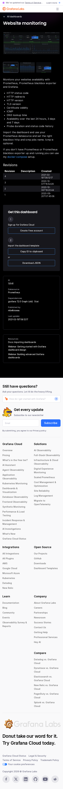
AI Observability (42, 450)
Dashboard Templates (46, 568)
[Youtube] (45, 779)
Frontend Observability (14, 502)
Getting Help (41, 632)
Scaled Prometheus (44, 477)
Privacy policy (39, 430)
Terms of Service (33, 2)
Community (8, 612)
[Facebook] (6, 779)
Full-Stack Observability (47, 455)
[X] (16, 779)
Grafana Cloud (26, 743)
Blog (4, 607)
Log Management (43, 495)
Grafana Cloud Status (14, 538)
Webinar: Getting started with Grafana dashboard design (27, 348)
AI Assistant (9, 465)
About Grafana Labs (45, 602)
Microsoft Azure (11, 573)
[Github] (35, 779)
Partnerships (41, 612)
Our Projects (40, 553)
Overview (7, 450)
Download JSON (31, 263)
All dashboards (14, 16)
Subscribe (50, 423)
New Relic (7, 588)
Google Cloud (9, 568)
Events (6, 617)
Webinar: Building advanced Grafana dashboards (26, 356)
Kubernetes (8, 578)
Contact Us (40, 627)
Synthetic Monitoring (13, 506)
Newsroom (39, 617)
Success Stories (42, 622)
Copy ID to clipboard (31, 251)
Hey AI (37, 642)
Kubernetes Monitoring (14, 483)
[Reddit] (55, 779)
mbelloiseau (14, 310)
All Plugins (8, 558)
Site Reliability (42, 490)
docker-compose (17, 156)
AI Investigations (11, 529)
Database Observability (15, 497)
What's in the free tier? (15, 460)
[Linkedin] (25, 779)
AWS (4, 563)
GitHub (37, 558)
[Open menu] (57, 9)
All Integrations (10, 553)
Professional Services (45, 637)
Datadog (7, 583)
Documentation (10, 602)
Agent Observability (13, 470)
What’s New (8, 533)
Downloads (40, 563)
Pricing (6, 455)
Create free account (31, 230)
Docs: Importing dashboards (22, 342)
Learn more (51, 3)
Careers (38, 607)
